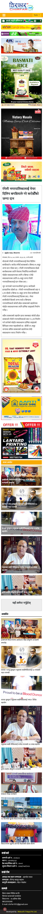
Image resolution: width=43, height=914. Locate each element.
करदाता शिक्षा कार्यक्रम (9, 794)
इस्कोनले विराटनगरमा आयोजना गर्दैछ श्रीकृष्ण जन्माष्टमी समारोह (18, 481)
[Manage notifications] (5, 909)
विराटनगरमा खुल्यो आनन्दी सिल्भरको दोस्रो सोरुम (18, 843)
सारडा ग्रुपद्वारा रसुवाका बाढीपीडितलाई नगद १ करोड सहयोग (20, 530)
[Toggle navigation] (4, 15)
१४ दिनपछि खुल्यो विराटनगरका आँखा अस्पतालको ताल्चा (20, 818)
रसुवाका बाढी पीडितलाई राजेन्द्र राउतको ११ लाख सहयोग (19, 569)
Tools (36, 15)
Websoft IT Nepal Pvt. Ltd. (27, 911)
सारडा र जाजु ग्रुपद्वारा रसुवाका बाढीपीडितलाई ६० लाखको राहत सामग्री (19, 505)
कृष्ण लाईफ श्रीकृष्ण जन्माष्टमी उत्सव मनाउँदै (17, 592)
